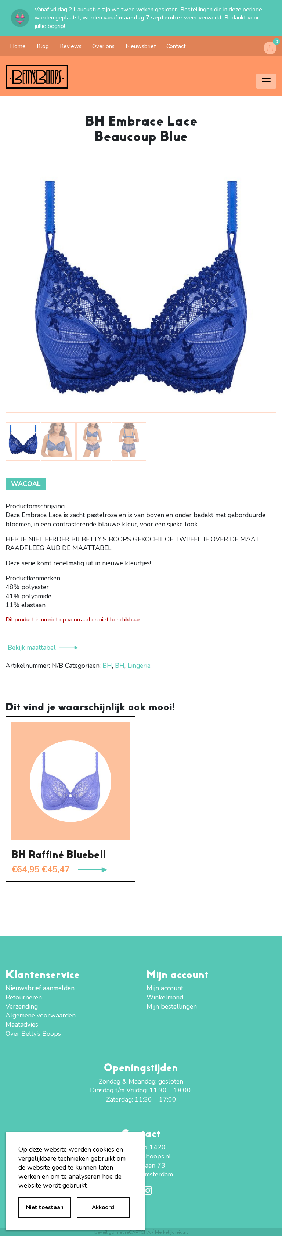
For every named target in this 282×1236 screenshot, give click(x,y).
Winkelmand (165, 997)
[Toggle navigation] (266, 81)
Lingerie (139, 665)
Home (18, 46)
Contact (176, 46)
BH (107, 665)
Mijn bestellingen (172, 1006)
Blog (43, 46)
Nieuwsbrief (141, 46)
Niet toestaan (45, 1207)
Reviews (71, 46)
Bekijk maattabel (32, 647)
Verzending (22, 1006)
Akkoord (103, 1207)
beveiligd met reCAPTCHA (122, 1232)
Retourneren (24, 997)
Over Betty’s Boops (33, 1033)
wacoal (26, 483)
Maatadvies (22, 1024)
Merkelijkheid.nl (171, 1232)
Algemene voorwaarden (41, 1015)
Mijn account (165, 988)
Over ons (103, 46)
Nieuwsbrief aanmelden (40, 988)
